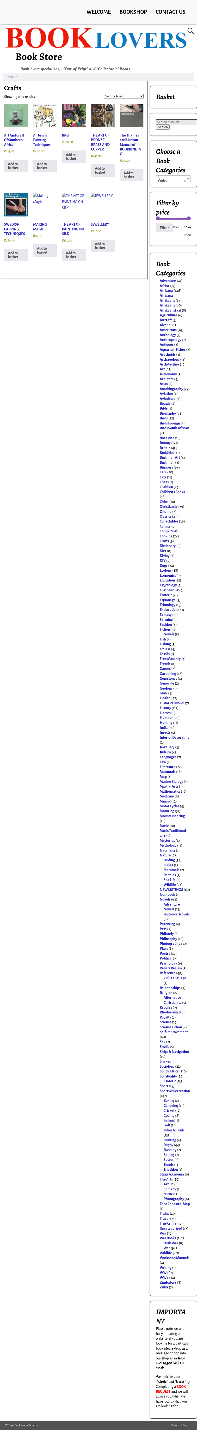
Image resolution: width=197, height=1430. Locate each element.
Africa (164, 286)
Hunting (166, 723)
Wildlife (170, 885)
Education (167, 580)
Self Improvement (174, 1032)
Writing (165, 1268)
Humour (166, 718)
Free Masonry (170, 659)
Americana (168, 330)
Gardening (168, 674)
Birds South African (174, 428)
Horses (165, 713)
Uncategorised (171, 1228)
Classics (165, 516)
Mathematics (170, 791)
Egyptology (168, 585)
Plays (164, 948)
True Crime (168, 1223)
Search (163, 127)
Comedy (170, 1189)
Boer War (167, 438)
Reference (167, 973)
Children (166, 487)
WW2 (164, 1278)
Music (164, 826)
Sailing (169, 1155)
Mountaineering (172, 816)
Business (166, 467)
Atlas (164, 384)
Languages (168, 757)
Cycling (169, 1115)
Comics (165, 526)
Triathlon (171, 1169)
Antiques (166, 344)
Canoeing (171, 1106)
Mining (165, 801)
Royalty (165, 1017)
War (163, 1233)
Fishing (165, 644)
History (165, 708)
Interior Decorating (174, 737)
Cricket (169, 1110)
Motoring (167, 811)
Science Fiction (171, 1027)
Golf (167, 1125)
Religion (166, 993)
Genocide (167, 683)
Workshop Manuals (174, 1258)
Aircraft (166, 320)
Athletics (166, 379)
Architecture (169, 364)
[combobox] (173, 178)
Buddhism (167, 453)
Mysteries (167, 840)
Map (163, 777)
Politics (165, 958)
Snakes (165, 1061)
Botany (165, 443)
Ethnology (167, 605)
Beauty (165, 403)
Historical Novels (177, 914)
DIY (163, 561)
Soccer (169, 1160)
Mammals (167, 772)
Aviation (166, 394)
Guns (163, 693)
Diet (163, 551)
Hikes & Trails (174, 1130)
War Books (168, 1238)
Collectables (169, 521)
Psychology (168, 963)
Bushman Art (170, 457)
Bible (164, 408)
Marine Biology (171, 782)
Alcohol (166, 325)
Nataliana (167, 850)
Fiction (165, 629)
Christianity (169, 507)
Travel (164, 1219)
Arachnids (167, 354)
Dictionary (168, 546)
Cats (163, 477)
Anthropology (170, 340)
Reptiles (170, 875)
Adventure (168, 281)
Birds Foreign (170, 423)
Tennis (168, 1165)
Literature (167, 767)
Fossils (165, 654)
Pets (163, 929)
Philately (167, 934)
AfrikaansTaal (170, 310)
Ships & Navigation (174, 1052)
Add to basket (13, 166)
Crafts (164, 541)
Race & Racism (171, 968)
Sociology (167, 1066)
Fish (163, 639)
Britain (165, 448)
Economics (168, 575)
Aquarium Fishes (172, 350)
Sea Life (170, 880)
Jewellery (167, 747)
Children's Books (172, 492)
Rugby (168, 1145)
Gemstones (168, 678)
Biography (168, 413)
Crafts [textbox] (172, 181)
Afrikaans (167, 305)
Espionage (168, 600)
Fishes (168, 865)
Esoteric (166, 595)
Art (162, 369)
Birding (169, 860)
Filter (164, 228)
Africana (166, 291)
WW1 (164, 1272)
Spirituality (168, 1076)
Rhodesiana (169, 1012)
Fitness (165, 649)
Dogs (163, 566)
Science (165, 1022)
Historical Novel (172, 703)
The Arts (166, 1179)
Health (165, 698)
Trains (164, 1213)
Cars (163, 472)
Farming (166, 619)
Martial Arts (169, 786)
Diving (165, 556)
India (164, 728)
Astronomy (168, 374)
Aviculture (168, 399)
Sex (162, 1042)
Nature (165, 855)
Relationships (170, 988)
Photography (170, 944)
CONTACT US (170, 12)
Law (163, 762)
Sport (164, 1086)
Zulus (164, 1287)
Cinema (166, 512)
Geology (166, 688)
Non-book (167, 894)
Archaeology (169, 359)
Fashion (166, 625)
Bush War (171, 1243)
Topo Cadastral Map (175, 1204)
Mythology (168, 845)
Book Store (38, 56)
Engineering (169, 590)
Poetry (165, 953)
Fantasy (166, 615)
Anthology (168, 335)
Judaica (165, 752)
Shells (164, 1047)
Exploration (169, 610)
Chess (164, 482)
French (165, 664)
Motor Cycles (169, 806)
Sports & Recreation (175, 1091)
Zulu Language (175, 978)
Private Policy (179, 1425)
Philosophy (168, 939)
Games (165, 669)
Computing (168, 531)
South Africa (169, 1071)
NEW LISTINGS (171, 890)
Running (170, 1150)
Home (12, 77)
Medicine (167, 796)
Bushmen (167, 462)
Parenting (167, 924)
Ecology (166, 570)
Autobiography (171, 389)
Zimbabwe (168, 1282)
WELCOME (98, 12)
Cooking (166, 536)
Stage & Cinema (172, 1174)
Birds (164, 418)
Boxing (169, 1101)
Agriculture (168, 315)
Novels (169, 634)
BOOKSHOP (133, 12)
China (164, 502)
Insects (165, 732)
